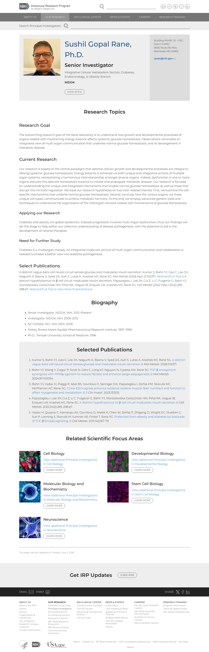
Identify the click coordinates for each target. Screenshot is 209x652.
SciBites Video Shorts (117, 617)
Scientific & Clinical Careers (144, 618)
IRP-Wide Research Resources (58, 623)
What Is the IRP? (28, 605)
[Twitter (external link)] (175, 6)
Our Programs (26, 621)
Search (130, 647)
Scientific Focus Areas (59, 605)
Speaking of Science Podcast (116, 613)
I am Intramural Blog (116, 608)
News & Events (120, 17)
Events (109, 626)
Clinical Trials (83, 617)
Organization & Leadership (27, 616)
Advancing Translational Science (89, 613)
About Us (30, 17)
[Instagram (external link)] (169, 6)
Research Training (172, 17)
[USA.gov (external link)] (56, 644)
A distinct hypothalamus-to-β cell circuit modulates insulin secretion (129, 402)
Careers (144, 17)
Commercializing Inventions (57, 632)
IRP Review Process (58, 627)
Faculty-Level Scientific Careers (146, 606)
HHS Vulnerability (135, 641)
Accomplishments (57, 612)
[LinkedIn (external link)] (187, 6)
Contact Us (88, 641)
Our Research (55, 17)
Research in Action (58, 618)
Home (76, 641)
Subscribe (127, 575)
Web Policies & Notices (164, 641)
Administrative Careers (146, 623)
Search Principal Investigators (40, 26)
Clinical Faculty (85, 608)
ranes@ (165, 58)
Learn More (54, 470)
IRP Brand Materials (106, 641)
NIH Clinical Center (87, 17)
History (23, 608)
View (75, 92)
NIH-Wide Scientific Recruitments (144, 612)
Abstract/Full (170, 276)
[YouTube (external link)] (181, 6)
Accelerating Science (59, 615)
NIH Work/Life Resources (176, 612)
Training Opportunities (175, 608)
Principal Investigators (60, 608)
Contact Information (30, 630)
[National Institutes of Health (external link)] (36, 644)
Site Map (183, 641)
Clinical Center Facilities (89, 605)
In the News (112, 605)
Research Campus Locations (29, 625)
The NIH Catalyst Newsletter (114, 622)
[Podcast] (163, 6)
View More (74, 289)
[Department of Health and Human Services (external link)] (23, 644)
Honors (23, 612)
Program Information (174, 605)
